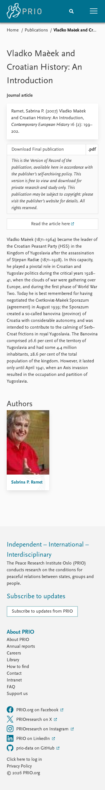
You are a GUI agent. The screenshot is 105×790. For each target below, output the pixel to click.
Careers (14, 653)
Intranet (14, 680)
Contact (14, 673)
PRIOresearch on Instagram (43, 729)
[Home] (24, 11)
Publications (36, 30)
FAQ (11, 687)
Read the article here (50, 224)
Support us (17, 694)
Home (13, 30)
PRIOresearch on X (34, 719)
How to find (18, 667)
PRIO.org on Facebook (37, 710)
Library (13, 660)
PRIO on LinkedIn (33, 739)
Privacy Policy (19, 766)
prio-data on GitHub (35, 748)
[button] (94, 11)
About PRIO (18, 640)
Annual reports (21, 646)
